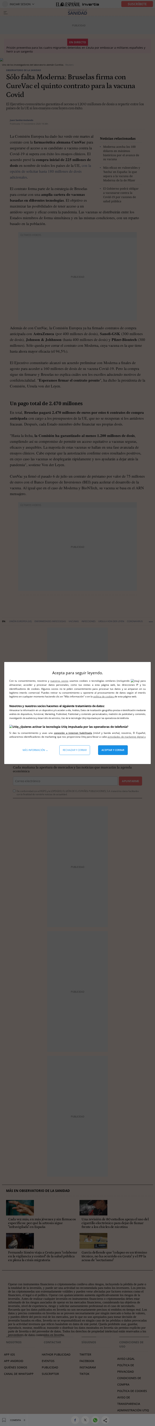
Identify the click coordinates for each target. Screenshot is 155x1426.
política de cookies (103, 696)
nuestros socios (59, 681)
